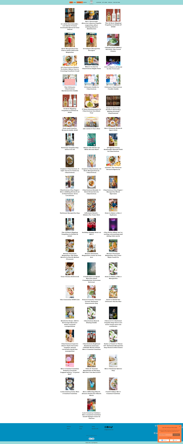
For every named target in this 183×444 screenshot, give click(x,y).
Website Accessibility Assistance (91, 435)
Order (71, 2)
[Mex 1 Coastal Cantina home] (91, 2)
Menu (75, 2)
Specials (110, 2)
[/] (105, 427)
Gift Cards (104, 2)
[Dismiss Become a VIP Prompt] (180, 426)
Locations (98, 2)
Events (85, 2)
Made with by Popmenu (58, 442)
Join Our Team (116, 2)
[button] (80, 2)
